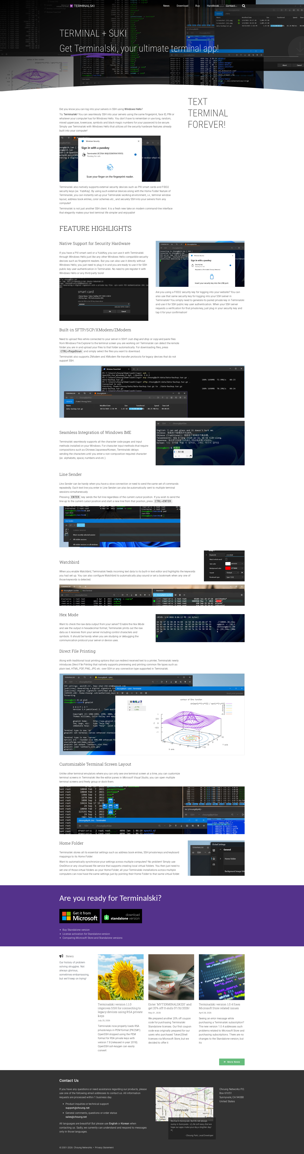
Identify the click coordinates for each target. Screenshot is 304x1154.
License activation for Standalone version (86, 933)
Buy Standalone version (76, 929)
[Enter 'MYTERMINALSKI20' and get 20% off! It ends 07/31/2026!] (171, 977)
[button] (243, 6)
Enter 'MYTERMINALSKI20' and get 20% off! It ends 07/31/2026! (170, 1006)
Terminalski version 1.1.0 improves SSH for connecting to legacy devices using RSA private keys (120, 1010)
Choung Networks (229, 1089)
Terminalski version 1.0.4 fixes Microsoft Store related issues (219, 1006)
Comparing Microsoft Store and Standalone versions (93, 937)
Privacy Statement (104, 1147)
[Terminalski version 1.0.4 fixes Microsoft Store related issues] (222, 977)
